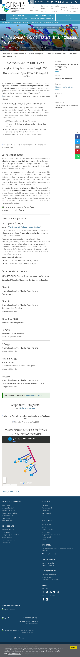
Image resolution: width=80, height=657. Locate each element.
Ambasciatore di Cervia (49, 575)
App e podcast (46, 513)
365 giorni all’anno (7, 521)
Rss (43, 515)
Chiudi (73, 647)
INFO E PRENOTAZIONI (30, 618)
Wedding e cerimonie (8, 510)
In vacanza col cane (8, 515)
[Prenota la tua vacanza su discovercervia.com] (8, 609)
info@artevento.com (34, 395)
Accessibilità (46, 532)
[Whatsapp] (77, 156)
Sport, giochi (44, 48)
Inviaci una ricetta (47, 577)
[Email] (77, 146)
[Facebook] (77, 136)
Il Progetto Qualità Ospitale (10, 535)
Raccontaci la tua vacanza (50, 580)
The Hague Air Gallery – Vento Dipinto (24, 227)
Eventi (11, 48)
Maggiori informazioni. (14, 653)
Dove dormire (6, 505)
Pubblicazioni (46, 505)
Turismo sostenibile (8, 530)
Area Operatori (6, 532)
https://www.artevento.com (64, 87)
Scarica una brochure (48, 563)
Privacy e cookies (47, 530)
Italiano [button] (40, 2)
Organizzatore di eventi (9, 540)
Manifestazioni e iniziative (27, 48)
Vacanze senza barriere (9, 513)
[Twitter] (77, 141)
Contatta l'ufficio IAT (48, 566)
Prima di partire (6, 518)
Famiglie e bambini (8, 508)
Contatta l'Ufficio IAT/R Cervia (28, 621)
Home (4, 48)
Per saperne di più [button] (11, 492)
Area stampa (6, 542)
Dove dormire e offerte (74, 8)
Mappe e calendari (47, 508)
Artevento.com (27, 408)
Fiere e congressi (7, 537)
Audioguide (45, 510)
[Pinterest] (77, 151)
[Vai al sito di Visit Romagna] (20, 638)
